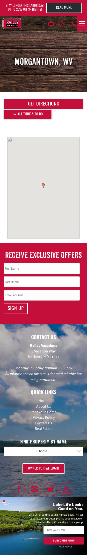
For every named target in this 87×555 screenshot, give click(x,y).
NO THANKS (65, 546)
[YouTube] (66, 489)
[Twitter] (51, 489)
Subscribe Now (64, 540)
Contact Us (43, 423)
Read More (64, 7)
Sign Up (16, 308)
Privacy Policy (44, 417)
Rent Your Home (43, 412)
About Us (43, 406)
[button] (43, 185)
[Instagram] (35, 489)
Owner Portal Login (43, 468)
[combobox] (43, 451)
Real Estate (43, 428)
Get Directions (43, 104)
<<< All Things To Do (28, 114)
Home (43, 400)
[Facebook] (19, 489)
